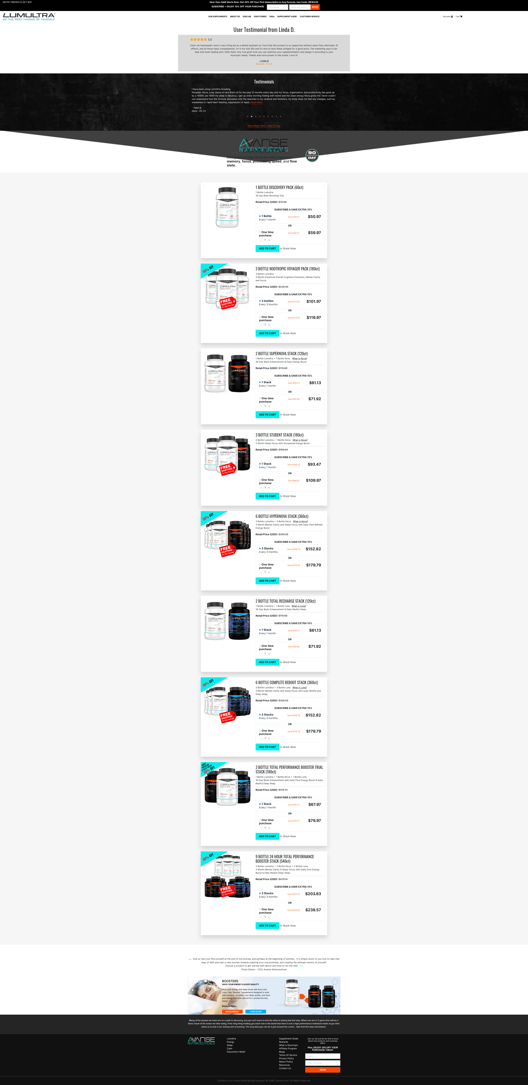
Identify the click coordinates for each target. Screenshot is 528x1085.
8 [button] (276, 116)
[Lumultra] (201, 1040)
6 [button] (268, 116)
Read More (256, 102)
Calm (229, 1048)
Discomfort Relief (236, 1051)
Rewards (283, 1041)
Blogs (282, 1051)
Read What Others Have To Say (264, 125)
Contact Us (285, 1068)
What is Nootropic (288, 1045)
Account (447, 16)
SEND (315, 7)
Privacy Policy (286, 1058)
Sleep (230, 1045)
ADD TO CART (267, 248)
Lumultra (231, 1038)
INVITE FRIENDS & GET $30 (17, 2)
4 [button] (259, 116)
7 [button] (272, 116)
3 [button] (255, 116)
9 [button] (280, 116)
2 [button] (251, 116)
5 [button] (264, 116)
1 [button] (247, 116)
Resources (284, 1065)
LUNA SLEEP (256, 1011)
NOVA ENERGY (232, 1011)
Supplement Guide (288, 1038)
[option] (264, 99)
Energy (230, 1041)
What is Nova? (299, 358)
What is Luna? (299, 606)
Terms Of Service (288, 1055)
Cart (458, 16)
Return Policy (286, 1061)
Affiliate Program (288, 1048)
